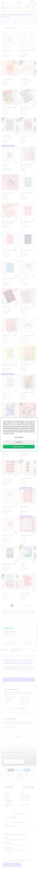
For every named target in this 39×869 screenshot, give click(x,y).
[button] (19, 437)
